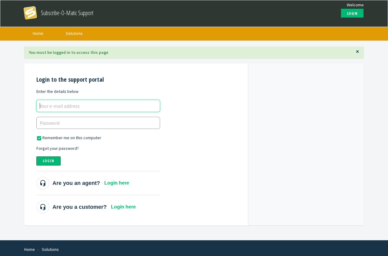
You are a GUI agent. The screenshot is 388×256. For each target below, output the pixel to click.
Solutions (74, 33)
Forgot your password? (57, 148)
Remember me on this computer (71, 137)
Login (48, 160)
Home (38, 33)
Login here (116, 182)
